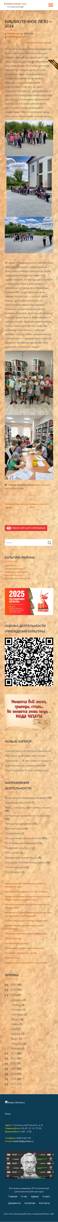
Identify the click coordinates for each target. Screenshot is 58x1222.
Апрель (16, 1034)
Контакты (44, 1203)
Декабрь (16, 1000)
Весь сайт (49, 1213)
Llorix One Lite (11, 1213)
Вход (7, 1113)
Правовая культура (17, 848)
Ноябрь (16, 1005)
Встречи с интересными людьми (25, 798)
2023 (13, 1053)
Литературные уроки (18, 823)
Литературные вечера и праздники (27, 815)
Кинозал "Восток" (14, 575)
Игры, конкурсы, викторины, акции (27, 807)
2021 (13, 1063)
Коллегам (29, 1203)
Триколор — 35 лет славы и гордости (28, 760)
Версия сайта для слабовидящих (28, 527)
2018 (13, 1079)
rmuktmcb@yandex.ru (23, 1141)
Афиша (35, 1196)
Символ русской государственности (28, 751)
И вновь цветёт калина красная (25, 765)
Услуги (46, 1196)
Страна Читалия (13, 938)
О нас (24, 1196)
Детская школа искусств (17, 578)
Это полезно (13, 872)
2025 (13, 989)
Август (15, 1019)
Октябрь (16, 1009)
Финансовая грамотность (21, 857)
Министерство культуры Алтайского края (26, 891)
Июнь (15, 1024)
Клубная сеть (12, 565)
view (48, 43)
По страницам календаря (21, 843)
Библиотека (13, 33)
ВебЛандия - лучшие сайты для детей (24, 948)
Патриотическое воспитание (23, 838)
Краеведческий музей (16, 571)
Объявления (12, 833)
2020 (13, 1068)
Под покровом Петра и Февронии (26, 770)
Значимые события (17, 802)
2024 (13, 995)
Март (14, 1039)
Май (14, 1029)
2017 (13, 1084)
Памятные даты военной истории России (26, 962)
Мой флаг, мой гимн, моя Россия (25, 756)
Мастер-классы (14, 828)
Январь (16, 1048)
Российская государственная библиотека (26, 920)
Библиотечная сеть (15, 3)
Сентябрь (17, 1014)
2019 (13, 1074)
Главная (12, 1196)
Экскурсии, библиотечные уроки (25, 862)
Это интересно (14, 867)
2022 (13, 1058)
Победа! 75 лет (12, 957)
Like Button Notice (35, 43)
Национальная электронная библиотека (26, 933)
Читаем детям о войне (16, 943)
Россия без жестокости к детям (21, 952)
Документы (14, 1203)
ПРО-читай (12, 853)
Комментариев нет (16, 36)
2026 (13, 984)
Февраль (17, 1043)
